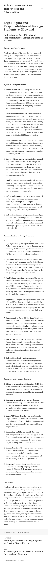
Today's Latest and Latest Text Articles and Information (19, 9)
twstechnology (24, 532)
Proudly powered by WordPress (14, 560)
